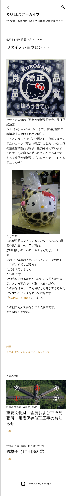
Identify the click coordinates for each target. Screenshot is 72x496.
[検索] (63, 6)
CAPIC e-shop (19, 298)
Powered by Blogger (39, 483)
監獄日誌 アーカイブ (23, 14)
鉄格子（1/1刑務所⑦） (27, 451)
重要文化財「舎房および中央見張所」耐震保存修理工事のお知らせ (34, 418)
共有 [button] (8, 346)
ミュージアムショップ (38, 351)
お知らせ (19, 351)
